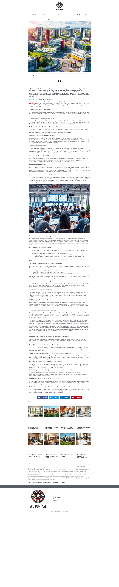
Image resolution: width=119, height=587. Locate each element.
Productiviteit (40, 476)
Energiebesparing (51, 471)
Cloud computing (63, 467)
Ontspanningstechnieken (75, 474)
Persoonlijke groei (83, 474)
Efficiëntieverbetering (83, 469)
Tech (86, 15)
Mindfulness (54, 474)
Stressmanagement (33, 477)
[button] (88, 75)
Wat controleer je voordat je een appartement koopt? (82, 456)
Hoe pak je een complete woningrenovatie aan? (35, 455)
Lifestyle (57, 15)
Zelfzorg (52, 479)
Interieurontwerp (54, 473)
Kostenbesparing (75, 473)
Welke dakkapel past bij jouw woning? (51, 427)
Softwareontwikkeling (79, 476)
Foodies (79, 15)
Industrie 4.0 (68, 471)
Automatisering (32, 467)
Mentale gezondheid (47, 474)
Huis (43, 15)
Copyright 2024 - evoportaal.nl (59, 511)
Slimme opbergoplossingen (69, 476)
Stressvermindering (44, 477)
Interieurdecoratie (33, 473)
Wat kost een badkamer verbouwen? (83, 427)
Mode (64, 15)
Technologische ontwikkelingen (70, 478)
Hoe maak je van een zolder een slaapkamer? (67, 427)
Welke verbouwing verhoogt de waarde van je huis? (51, 456)
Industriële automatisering (79, 471)
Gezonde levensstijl (61, 471)
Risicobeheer (46, 476)
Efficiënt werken (31, 471)
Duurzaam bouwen (54, 469)
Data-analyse (81, 467)
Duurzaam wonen (72, 469)
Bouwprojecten (56, 467)
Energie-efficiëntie (40, 471)
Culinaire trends (72, 467)
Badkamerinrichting (41, 467)
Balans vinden (49, 467)
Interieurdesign (44, 473)
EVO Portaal (35, 15)
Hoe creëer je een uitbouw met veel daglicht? (33, 428)
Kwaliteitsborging (39, 474)
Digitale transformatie (39, 469)
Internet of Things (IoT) (65, 473)
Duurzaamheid (62, 469)
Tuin (50, 15)
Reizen (71, 15)
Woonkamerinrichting (45, 479)
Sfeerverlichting (60, 476)
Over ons (55, 500)
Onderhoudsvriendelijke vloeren (63, 474)
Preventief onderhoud (32, 476)
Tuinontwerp (38, 479)
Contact (55, 499)
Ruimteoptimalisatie (53, 476)
